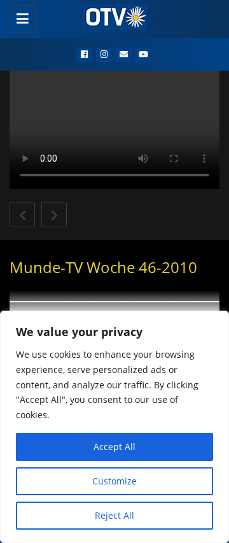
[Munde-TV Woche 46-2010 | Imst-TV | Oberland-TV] (111, 16)
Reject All (114, 515)
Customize (114, 481)
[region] (114, 427)
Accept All (114, 447)
